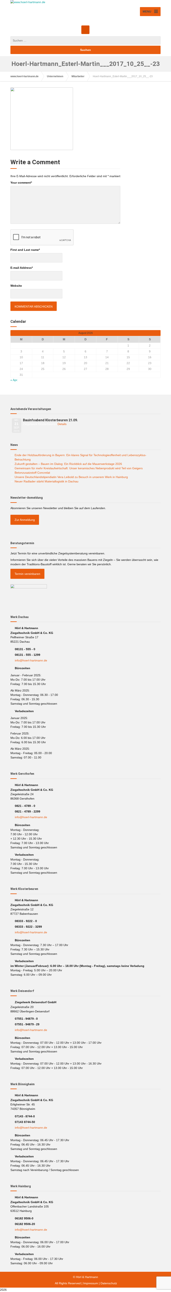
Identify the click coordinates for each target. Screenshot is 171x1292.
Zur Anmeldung (25, 519)
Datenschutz (109, 1283)
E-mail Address (21, 267)
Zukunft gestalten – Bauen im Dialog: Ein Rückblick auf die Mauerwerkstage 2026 (68, 464)
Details (62, 424)
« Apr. (14, 380)
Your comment (21, 182)
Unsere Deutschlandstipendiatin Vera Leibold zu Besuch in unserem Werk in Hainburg (71, 477)
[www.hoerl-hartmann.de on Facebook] (85, 29)
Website (16, 285)
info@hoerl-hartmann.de (31, 660)
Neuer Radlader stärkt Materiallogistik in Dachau (46, 481)
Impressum (90, 1283)
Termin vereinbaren (27, 573)
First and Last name (25, 249)
